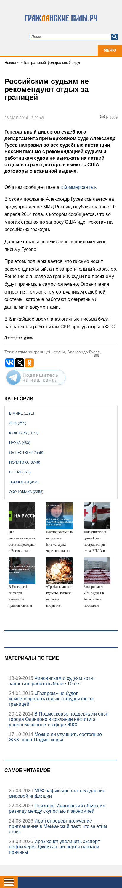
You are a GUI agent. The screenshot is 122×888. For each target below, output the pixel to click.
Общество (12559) (26, 453)
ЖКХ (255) (17, 423)
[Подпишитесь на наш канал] (35, 386)
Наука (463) (19, 443)
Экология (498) (23, 482)
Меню (110, 50)
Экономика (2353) (26, 492)
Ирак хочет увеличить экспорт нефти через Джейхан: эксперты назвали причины (54, 847)
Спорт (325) (20, 472)
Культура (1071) (23, 433)
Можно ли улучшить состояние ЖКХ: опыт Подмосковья (55, 737)
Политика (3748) (24, 462)
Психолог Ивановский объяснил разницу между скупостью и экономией (57, 808)
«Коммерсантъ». (79, 187)
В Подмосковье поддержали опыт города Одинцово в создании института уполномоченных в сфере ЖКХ (59, 719)
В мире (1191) (21, 413)
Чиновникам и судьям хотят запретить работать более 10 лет (52, 681)
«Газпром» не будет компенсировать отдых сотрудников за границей (51, 699)
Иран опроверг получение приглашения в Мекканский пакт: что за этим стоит (58, 826)
